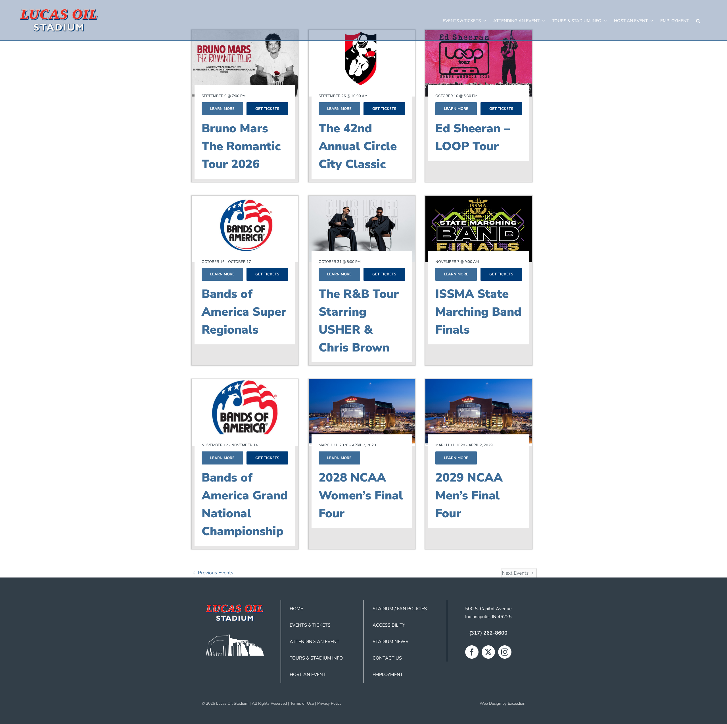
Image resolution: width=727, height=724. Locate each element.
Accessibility (389, 625)
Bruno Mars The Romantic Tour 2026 (241, 146)
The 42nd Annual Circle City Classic (358, 146)
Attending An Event (314, 642)
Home (296, 609)
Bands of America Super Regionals (244, 312)
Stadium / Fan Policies (400, 609)
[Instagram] (504, 652)
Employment (388, 674)
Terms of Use (302, 703)
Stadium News (390, 642)
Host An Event (308, 674)
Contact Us (387, 658)
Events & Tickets (310, 625)
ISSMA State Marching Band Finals (478, 312)
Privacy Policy (329, 703)
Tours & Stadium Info (316, 658)
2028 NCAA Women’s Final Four (361, 496)
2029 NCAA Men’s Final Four (469, 496)
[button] (698, 20)
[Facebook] (472, 652)
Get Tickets (267, 108)
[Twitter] (488, 652)
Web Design (490, 703)
